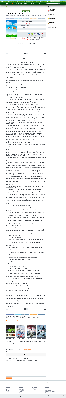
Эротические (34, 389)
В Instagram (25, 18)
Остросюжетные (34, 387)
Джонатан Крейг (28, 23)
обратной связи (32, 396)
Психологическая (21, 389)
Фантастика (39, 3)
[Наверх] (63, 396)
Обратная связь (47, 392)
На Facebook (9, 18)
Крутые (7, 389)
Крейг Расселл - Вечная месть (41, 338)
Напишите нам (28, 39)
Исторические (8, 387)
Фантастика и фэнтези (52, 9)
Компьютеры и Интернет (52, 27)
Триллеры (7, 390)
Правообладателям (48, 390)
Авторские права (26, 11)
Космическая (21, 387)
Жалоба (23, 38)
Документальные (51, 14)
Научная (20, 388)
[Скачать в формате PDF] (41, 35)
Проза (50, 15)
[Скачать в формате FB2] (29, 35)
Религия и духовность (52, 22)
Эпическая (20, 392)
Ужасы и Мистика (21, 390)
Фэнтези (20, 391)
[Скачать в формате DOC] (38, 35)
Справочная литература (52, 23)
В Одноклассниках (34, 18)
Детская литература (52, 18)
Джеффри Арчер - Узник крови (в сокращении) (10, 338)
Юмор (50, 26)
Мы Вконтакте (42, 18)
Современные (34, 388)
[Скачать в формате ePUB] (32, 35)
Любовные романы (32, 3)
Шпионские (7, 391)
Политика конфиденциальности (50, 391)
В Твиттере (17, 18)
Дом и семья (51, 19)
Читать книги (17, 3)
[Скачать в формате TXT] (35, 35)
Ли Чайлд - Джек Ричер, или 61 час (21, 338)
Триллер (27, 27)
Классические (8, 388)
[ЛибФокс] (10, 3)
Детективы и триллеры (24, 3)
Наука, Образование (52, 13)
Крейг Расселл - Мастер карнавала (31, 338)
